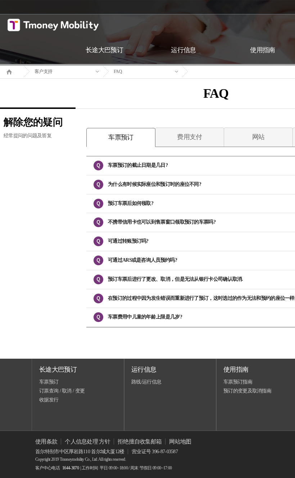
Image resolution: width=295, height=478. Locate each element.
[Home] (12, 71)
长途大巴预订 (58, 369)
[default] (221, 72)
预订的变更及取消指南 (247, 391)
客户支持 (43, 71)
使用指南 (235, 369)
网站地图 (180, 441)
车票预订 (48, 382)
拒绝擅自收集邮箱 (140, 441)
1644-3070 (70, 467)
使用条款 (46, 441)
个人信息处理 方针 (87, 441)
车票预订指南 (237, 382)
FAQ (118, 71)
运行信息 (143, 369)
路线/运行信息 (146, 382)
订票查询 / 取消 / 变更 (62, 391)
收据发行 (48, 400)
